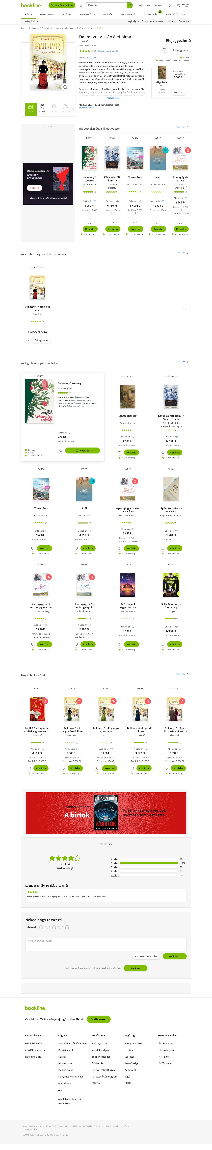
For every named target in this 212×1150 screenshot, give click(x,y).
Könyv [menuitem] (28, 14)
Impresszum (65, 1063)
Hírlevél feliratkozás (103, 1070)
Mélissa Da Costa (135, 184)
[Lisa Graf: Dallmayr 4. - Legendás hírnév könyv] (140, 709)
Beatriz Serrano (127, 423)
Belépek (158, 5)
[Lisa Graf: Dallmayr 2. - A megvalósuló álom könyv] (71, 709)
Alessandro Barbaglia (171, 426)
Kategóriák (30, 21)
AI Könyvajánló (64, 5)
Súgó (127, 1076)
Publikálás (175, 956)
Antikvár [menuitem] (107, 14)
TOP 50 (95, 1083)
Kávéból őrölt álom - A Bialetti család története (112, 178)
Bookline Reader (100, 1056)
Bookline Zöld (66, 1050)
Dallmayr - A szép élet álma (37, 308)
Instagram (168, 1050)
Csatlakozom (98, 1019)
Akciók (171, 21)
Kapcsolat (130, 1070)
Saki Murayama (127, 611)
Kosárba (179, 92)
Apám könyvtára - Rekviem (171, 509)
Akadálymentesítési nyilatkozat (69, 1101)
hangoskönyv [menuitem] (87, 14)
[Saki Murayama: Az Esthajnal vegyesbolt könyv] (127, 585)
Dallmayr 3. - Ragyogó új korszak (106, 729)
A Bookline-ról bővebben (72, 1043)
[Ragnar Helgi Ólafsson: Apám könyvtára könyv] (171, 489)
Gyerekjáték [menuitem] (152, 13)
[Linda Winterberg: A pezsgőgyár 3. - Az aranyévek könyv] (180, 158)
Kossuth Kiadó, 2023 (87, 45)
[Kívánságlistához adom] (165, 49)
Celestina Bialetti (112, 186)
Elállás (128, 1083)
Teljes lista (181, 127)
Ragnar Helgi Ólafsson (171, 515)
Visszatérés (135, 177)
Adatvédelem (65, 1083)
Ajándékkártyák (100, 1050)
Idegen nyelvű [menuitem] (128, 14)
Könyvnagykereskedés (70, 1076)
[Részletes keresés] (81, 5)
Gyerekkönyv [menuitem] (47, 14)
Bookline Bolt (33, 1056)
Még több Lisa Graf (33, 675)
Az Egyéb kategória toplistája (40, 363)
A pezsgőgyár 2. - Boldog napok (84, 605)
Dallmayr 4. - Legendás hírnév (140, 729)
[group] (31, 109)
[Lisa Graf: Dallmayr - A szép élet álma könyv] (48, 62)
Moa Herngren (89, 184)
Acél (157, 177)
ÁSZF (61, 1089)
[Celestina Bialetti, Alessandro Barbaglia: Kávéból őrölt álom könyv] (112, 158)
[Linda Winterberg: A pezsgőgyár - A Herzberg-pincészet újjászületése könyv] (41, 585)
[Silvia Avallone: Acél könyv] (158, 158)
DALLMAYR (91, 57)
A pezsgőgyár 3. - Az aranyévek (180, 178)
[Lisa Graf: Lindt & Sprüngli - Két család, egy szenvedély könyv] (37, 709)
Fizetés (129, 1050)
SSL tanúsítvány (30, 1129)
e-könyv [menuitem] (67, 14)
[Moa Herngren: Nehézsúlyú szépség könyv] (89, 158)
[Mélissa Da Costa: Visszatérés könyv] (135, 158)
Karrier (62, 1056)
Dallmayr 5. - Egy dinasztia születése (174, 729)
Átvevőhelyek (132, 1063)
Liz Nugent (171, 611)
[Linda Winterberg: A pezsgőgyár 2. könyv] (84, 585)
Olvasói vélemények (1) (108, 51)
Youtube (167, 1063)
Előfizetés (184, 21)
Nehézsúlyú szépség (89, 178)
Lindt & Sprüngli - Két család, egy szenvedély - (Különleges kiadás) (37, 729)
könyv (89, 137)
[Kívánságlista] (169, 5)
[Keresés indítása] (130, 5)
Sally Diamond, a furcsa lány (171, 605)
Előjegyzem (180, 50)
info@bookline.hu (35, 1050)
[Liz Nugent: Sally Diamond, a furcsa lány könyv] (171, 585)
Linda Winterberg (180, 186)
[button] (73, 109)
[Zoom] (65, 87)
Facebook (167, 1043)
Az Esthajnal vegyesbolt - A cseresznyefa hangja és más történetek (128, 605)
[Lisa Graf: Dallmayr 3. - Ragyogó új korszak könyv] (106, 709)
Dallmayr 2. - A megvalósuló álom (72, 729)
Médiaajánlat (65, 1070)
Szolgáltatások (133, 1043)
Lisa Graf (37, 313)
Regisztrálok (144, 5)
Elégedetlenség (127, 415)
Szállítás (129, 1056)
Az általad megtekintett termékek (43, 254)
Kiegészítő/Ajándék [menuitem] (176, 14)
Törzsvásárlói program (153, 21)
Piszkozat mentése (146, 956)
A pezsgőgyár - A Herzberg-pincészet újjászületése (40, 605)
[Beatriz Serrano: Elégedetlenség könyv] (127, 396)
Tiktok (166, 1056)
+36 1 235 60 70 (33, 1043)
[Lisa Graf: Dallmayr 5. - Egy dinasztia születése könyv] (174, 709)
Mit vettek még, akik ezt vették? (100, 128)
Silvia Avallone (158, 184)
